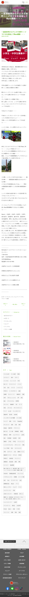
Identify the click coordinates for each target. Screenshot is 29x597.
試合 (12, 448)
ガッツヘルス (20, 473)
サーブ (5, 411)
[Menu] (26, 2)
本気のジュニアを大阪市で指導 (10, 275)
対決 (5, 387)
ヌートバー (6, 465)
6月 (16, 404)
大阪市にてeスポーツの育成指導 (10, 266)
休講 (23, 394)
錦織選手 (12, 404)
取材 (12, 377)
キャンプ (5, 421)
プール (17, 483)
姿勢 (10, 421)
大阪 (20, 480)
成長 (14, 509)
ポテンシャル (17, 444)
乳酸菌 (15, 476)
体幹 (19, 424)
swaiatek (15, 414)
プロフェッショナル (11, 397)
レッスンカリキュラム (8, 444)
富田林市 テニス (7, 455)
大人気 (9, 411)
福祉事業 (12, 465)
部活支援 (11, 461)
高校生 (13, 505)
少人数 (18, 509)
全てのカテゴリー (8, 315)
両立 (19, 438)
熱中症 (20, 455)
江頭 (16, 424)
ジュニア (16, 296)
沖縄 (23, 444)
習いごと (5, 384)
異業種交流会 (6, 483)
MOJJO (21, 431)
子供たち (5, 391)
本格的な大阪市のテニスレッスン (11, 271)
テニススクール (7, 505)
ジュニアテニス (16, 434)
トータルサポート (13, 391)
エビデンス (9, 451)
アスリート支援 (5, 298)
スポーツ (17, 377)
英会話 (5, 428)
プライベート (16, 428)
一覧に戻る (14, 304)
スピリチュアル (18, 448)
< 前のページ (5, 304)
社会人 (9, 509)
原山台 (12, 483)
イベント (19, 384)
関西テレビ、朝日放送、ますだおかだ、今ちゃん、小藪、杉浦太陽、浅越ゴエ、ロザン (13, 497)
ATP (18, 397)
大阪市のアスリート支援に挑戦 (10, 285)
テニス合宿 (19, 417)
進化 (5, 438)
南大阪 (10, 414)
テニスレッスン (10, 296)
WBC (19, 461)
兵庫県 (5, 394)
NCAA (18, 374)
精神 (10, 434)
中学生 (14, 441)
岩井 (5, 480)
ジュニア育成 (6, 448)
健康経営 (5, 461)
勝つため (5, 431)
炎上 (8, 480)
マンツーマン (6, 512)
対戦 (5, 451)
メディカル (9, 407)
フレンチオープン (16, 411)
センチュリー (6, 377)
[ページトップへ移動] (24, 541)
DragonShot (20, 421)
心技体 (22, 434)
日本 (8, 387)
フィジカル (6, 380)
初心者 (5, 509)
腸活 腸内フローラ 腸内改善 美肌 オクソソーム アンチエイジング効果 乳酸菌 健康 (14, 469)
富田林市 (5, 414)
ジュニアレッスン (7, 490)
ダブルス (15, 455)
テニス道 (11, 431)
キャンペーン (17, 458)
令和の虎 (5, 473)
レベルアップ (19, 387)
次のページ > (23, 304)
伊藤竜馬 (17, 431)
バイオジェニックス (8, 476)
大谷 (15, 451)
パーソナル (20, 296)
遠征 (19, 391)
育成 (16, 512)
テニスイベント (12, 384)
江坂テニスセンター (8, 493)
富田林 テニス (21, 451)
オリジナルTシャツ (18, 407)
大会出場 (18, 505)
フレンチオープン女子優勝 (9, 417)
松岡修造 (11, 458)
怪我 (5, 407)
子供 (18, 380)
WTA (21, 397)
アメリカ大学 (6, 374)
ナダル (14, 421)
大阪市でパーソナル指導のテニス (11, 280)
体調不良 (10, 428)
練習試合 (18, 394)
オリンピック (6, 424)
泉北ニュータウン (7, 487)
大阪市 (15, 502)
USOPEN (17, 401)
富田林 (5, 441)
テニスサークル (14, 480)
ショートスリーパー (8, 502)
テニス (19, 487)
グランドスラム (10, 401)
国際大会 (5, 434)
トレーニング (13, 380)
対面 (19, 512)
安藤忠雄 (16, 493)
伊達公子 (5, 458)
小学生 (9, 441)
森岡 (12, 424)
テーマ (20, 404)
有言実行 (15, 438)
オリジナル (6, 404)
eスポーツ (4, 296)
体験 (12, 512)
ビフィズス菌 (21, 476)
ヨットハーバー (11, 394)
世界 (5, 397)
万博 (14, 490)
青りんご (21, 493)
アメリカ (13, 387)
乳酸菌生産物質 (12, 473)
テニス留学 (13, 374)
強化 (5, 401)
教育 (16, 461)
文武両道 (9, 438)
